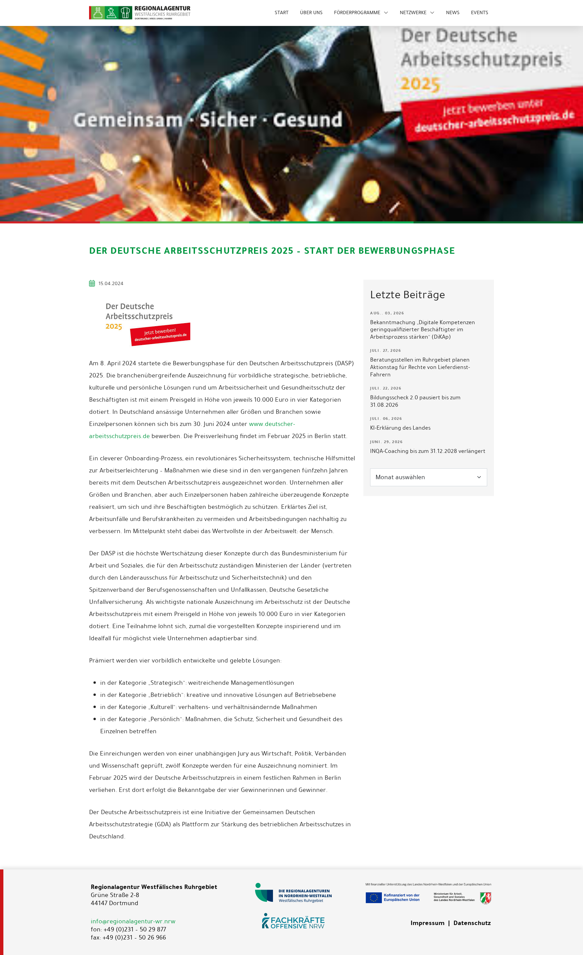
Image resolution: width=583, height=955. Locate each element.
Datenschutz (472, 923)
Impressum (428, 923)
